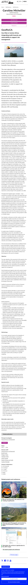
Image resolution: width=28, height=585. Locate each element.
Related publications (7, 434)
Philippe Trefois (4, 455)
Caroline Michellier (5, 462)
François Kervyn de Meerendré (8, 439)
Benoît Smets (4, 453)
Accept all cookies (14, 579)
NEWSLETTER (5, 566)
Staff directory (8, 7)
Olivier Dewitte (4, 458)
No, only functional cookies (14, 582)
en (21, 1)
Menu (25, 1)
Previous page (14, 555)
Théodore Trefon (5, 456)
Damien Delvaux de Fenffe (7, 460)
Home (2, 7)
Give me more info (5, 576)
